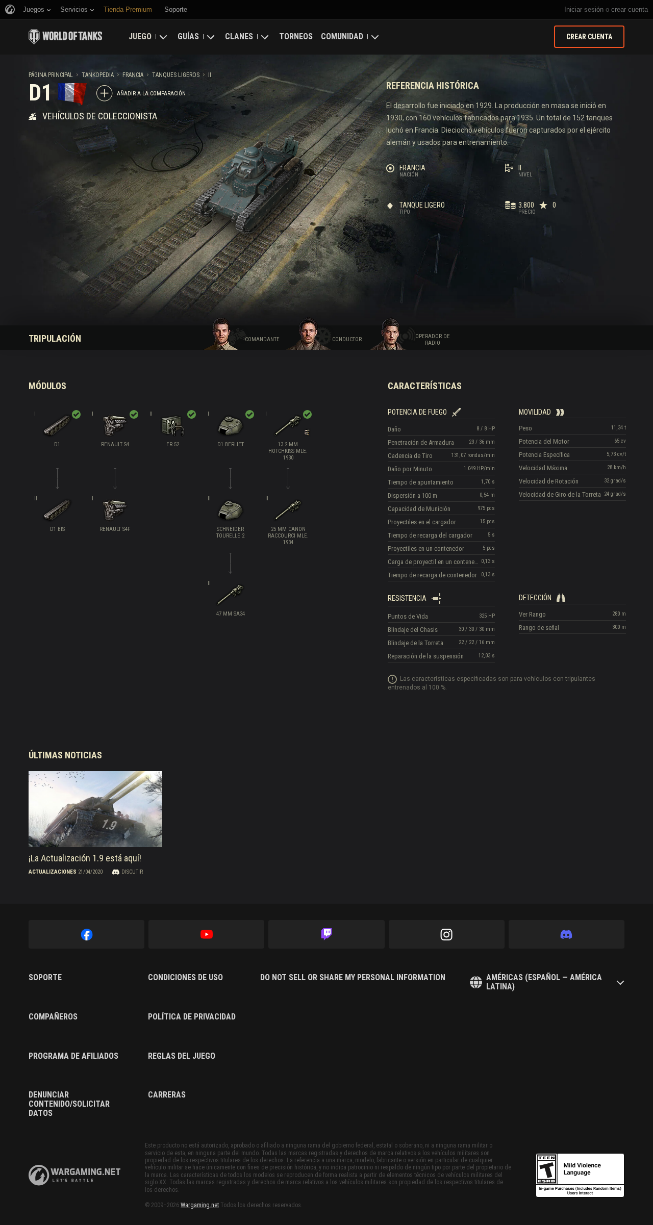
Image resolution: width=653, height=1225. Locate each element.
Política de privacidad (192, 1017)
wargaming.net (74, 1175)
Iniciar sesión (584, 9)
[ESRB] (580, 1175)
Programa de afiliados (73, 1056)
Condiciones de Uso (185, 977)
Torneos (296, 36)
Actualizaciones (53, 872)
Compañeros (53, 1017)
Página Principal (51, 75)
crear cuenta (629, 9)
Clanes (239, 36)
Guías (188, 36)
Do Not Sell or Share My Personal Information (352, 977)
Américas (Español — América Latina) (544, 982)
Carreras (167, 1095)
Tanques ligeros (175, 75)
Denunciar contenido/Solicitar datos (69, 1103)
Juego (140, 36)
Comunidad (342, 36)
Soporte (45, 977)
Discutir (132, 872)
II (209, 75)
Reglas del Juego (181, 1056)
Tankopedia (98, 75)
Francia (132, 75)
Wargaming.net (200, 1205)
